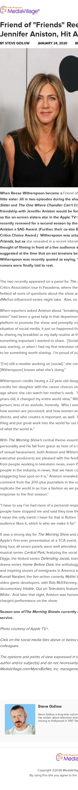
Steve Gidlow (17, 43)
